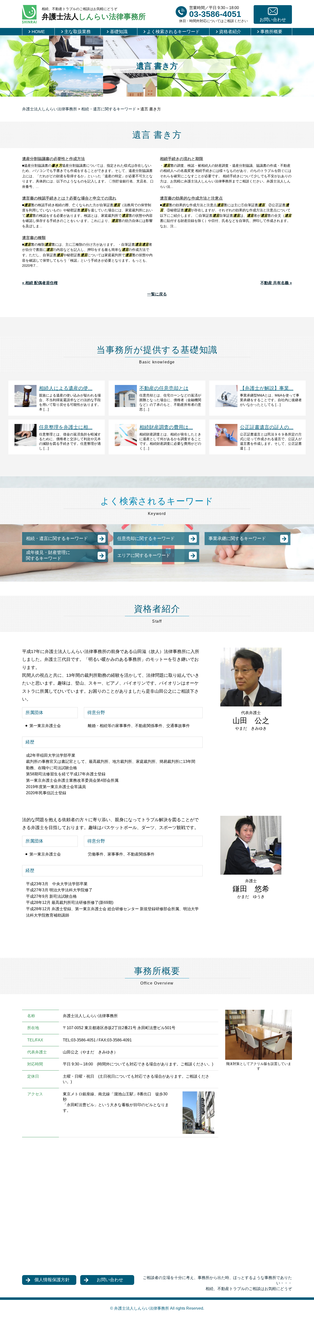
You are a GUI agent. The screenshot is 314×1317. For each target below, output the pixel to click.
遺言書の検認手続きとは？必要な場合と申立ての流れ (69, 198)
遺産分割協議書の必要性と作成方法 (53, 159)
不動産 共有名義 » (276, 283)
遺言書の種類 (34, 238)
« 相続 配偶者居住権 (40, 283)
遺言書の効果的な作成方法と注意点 (191, 198)
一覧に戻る (157, 294)
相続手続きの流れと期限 (181, 159)
